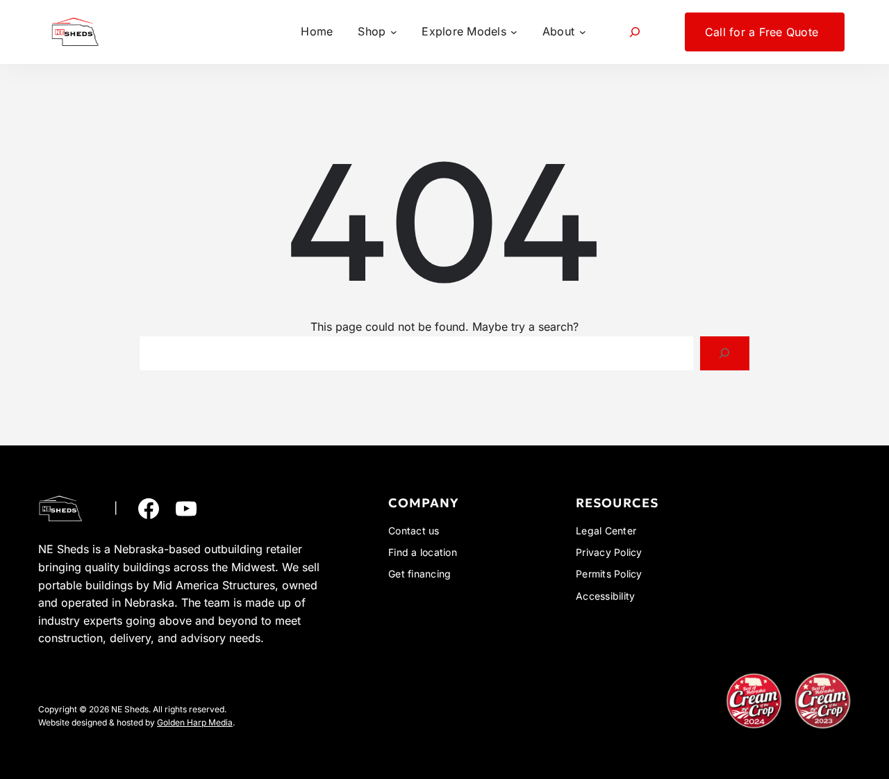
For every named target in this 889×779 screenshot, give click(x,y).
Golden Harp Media (195, 722)
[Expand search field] (635, 32)
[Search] (724, 353)
